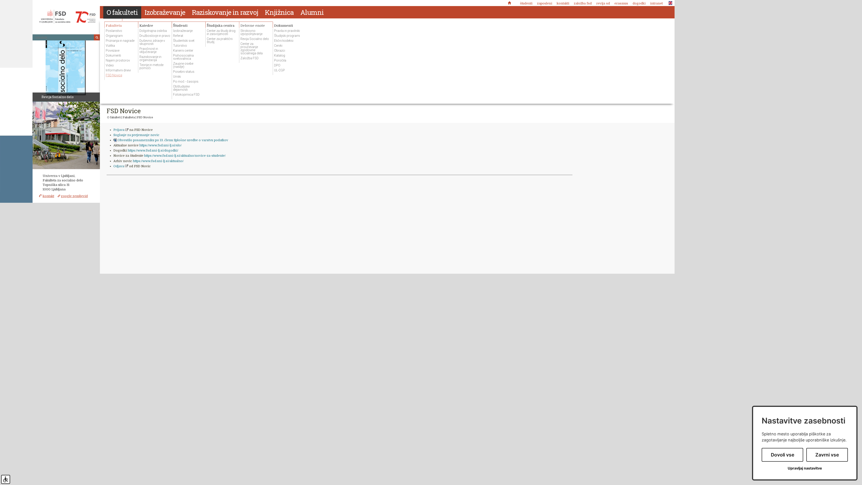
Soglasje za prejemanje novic (136, 135)
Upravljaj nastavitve (805, 468)
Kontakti (563, 3)
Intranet (656, 3)
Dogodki (639, 3)
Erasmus (621, 3)
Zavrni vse (827, 455)
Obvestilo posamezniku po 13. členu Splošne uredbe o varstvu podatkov (173, 140)
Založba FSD (583, 3)
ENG (669, 3)
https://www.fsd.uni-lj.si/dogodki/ (153, 150)
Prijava (118, 130)
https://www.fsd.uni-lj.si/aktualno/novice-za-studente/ (185, 155)
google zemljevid (74, 196)
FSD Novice (145, 117)
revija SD (603, 3)
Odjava (118, 166)
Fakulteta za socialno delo (67, 17)
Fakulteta (129, 117)
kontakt (48, 196)
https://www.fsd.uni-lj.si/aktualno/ (158, 161)
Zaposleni (544, 3)
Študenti (526, 3)
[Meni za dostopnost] (5, 479)
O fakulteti (114, 117)
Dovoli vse (782, 455)
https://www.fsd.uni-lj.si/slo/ (160, 145)
